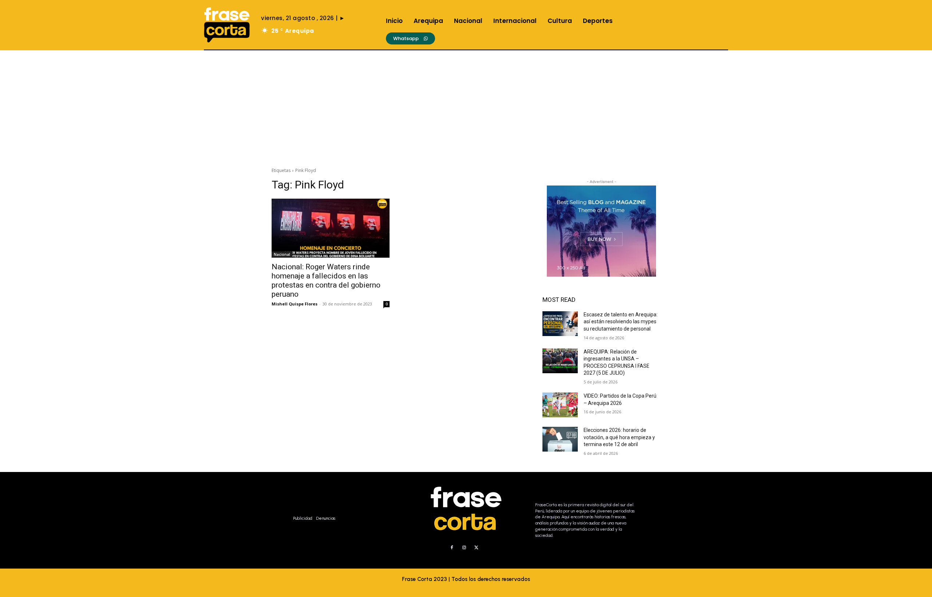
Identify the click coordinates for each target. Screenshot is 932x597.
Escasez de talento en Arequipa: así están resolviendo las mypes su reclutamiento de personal (620, 322)
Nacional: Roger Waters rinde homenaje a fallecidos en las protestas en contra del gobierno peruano (326, 280)
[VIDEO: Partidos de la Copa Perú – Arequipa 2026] (560, 405)
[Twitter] (476, 547)
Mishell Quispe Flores (294, 304)
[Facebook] (451, 547)
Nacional (282, 254)
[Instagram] (464, 547)
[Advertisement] (466, 105)
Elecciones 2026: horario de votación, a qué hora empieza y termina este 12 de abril (619, 437)
